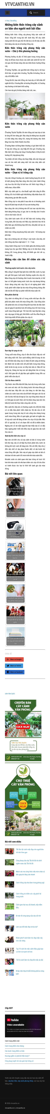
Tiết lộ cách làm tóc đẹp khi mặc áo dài (29, 960)
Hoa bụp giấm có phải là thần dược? (17, 1056)
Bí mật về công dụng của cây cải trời (28, 916)
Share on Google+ (16, 659)
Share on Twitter (15, 666)
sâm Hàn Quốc (10, 694)
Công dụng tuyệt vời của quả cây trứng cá (19, 1061)
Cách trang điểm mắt (12, 1041)
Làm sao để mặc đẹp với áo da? (27, 927)
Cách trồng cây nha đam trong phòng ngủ (30, 883)
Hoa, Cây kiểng (12, 21)
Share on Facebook (16, 672)
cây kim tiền (12, 1081)
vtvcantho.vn (19, 4)
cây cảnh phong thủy (25, 1081)
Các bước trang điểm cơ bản (14, 1051)
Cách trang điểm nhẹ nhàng (14, 1046)
